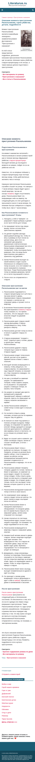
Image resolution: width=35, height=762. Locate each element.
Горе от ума (6, 690)
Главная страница (7, 17)
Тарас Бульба (7, 719)
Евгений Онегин (8, 697)
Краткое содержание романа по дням (18, 652)
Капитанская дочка (9, 700)
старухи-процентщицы (17, 160)
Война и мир (6, 684)
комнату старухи (25, 310)
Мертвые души (7, 703)
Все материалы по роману (13, 654)
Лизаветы (10, 194)
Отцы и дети (6, 712)
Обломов (5, 709)
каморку (17, 580)
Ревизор (5, 716)
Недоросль (6, 706)
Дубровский (6, 694)
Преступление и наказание (22, 17)
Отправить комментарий (11, 674)
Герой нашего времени (10, 687)
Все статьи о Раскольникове (14, 79)
